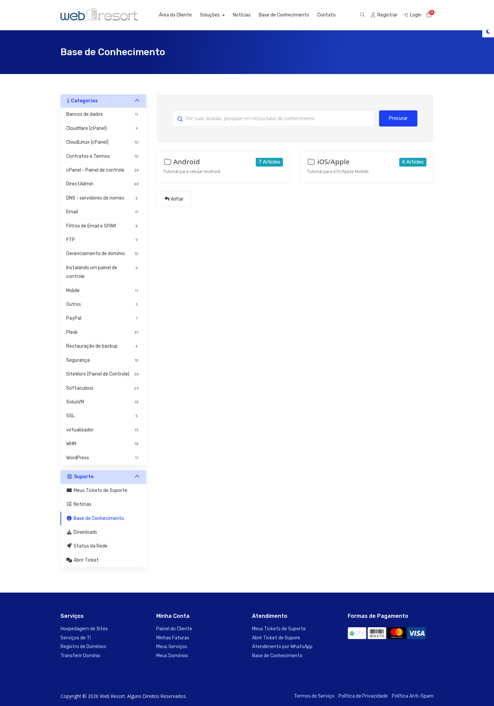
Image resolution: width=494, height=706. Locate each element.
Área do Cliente (175, 15)
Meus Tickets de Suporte (279, 629)
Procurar (398, 118)
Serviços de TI (75, 638)
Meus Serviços (171, 646)
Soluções (210, 15)
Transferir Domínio (80, 656)
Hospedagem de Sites (84, 629)
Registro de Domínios (83, 646)
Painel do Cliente (174, 629)
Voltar (176, 199)
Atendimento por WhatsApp (282, 646)
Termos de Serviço (314, 696)
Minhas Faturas (172, 638)
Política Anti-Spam (413, 696)
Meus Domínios (172, 656)
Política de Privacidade (363, 696)
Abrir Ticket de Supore (276, 638)
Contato (326, 15)
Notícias (242, 15)
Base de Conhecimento (284, 15)
